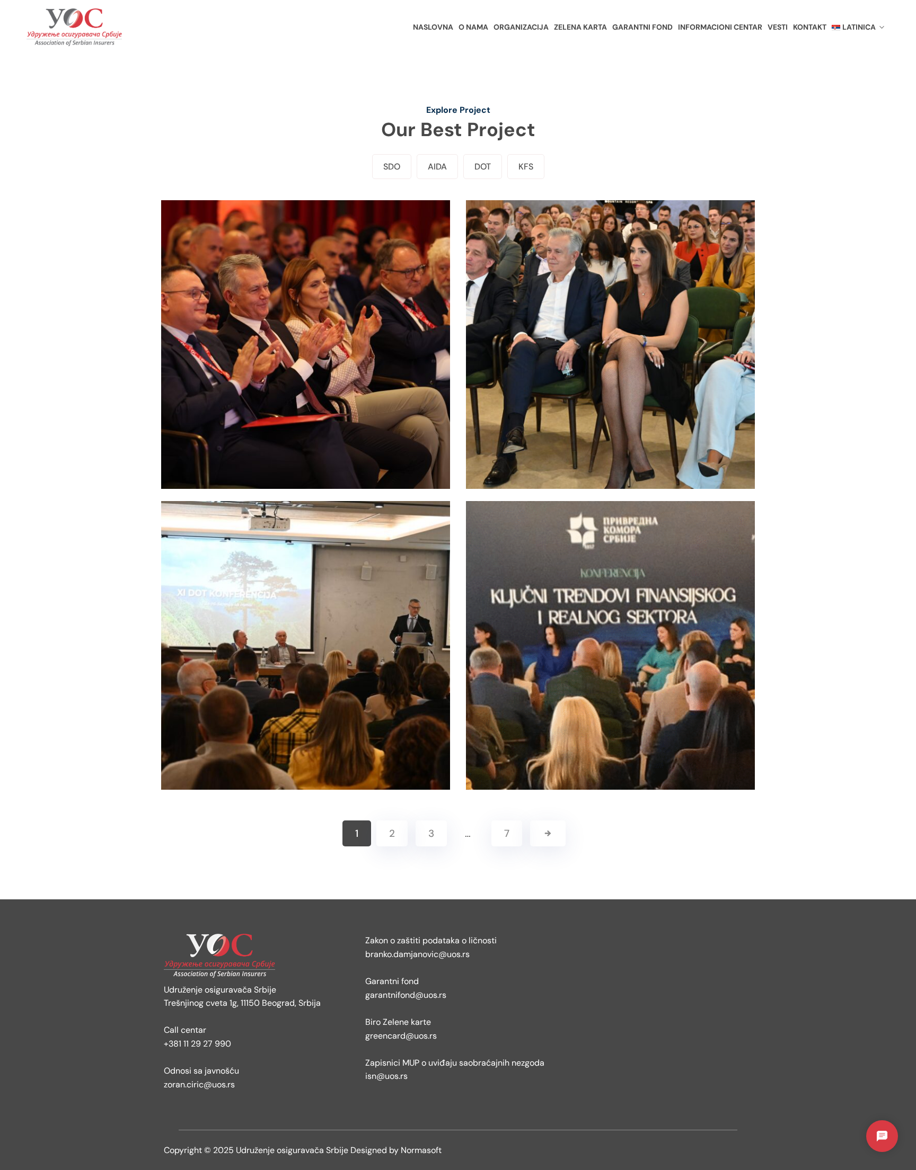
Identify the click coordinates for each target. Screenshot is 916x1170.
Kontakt (809, 27)
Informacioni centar (720, 27)
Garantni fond (642, 27)
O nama (473, 27)
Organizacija (521, 27)
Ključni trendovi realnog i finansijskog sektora (610, 667)
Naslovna (433, 27)
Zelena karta (580, 27)
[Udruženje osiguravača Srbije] (85, 27)
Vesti (778, 27)
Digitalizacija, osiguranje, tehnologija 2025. (306, 667)
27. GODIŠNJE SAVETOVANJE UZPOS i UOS (610, 366)
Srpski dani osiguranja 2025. (305, 366)
